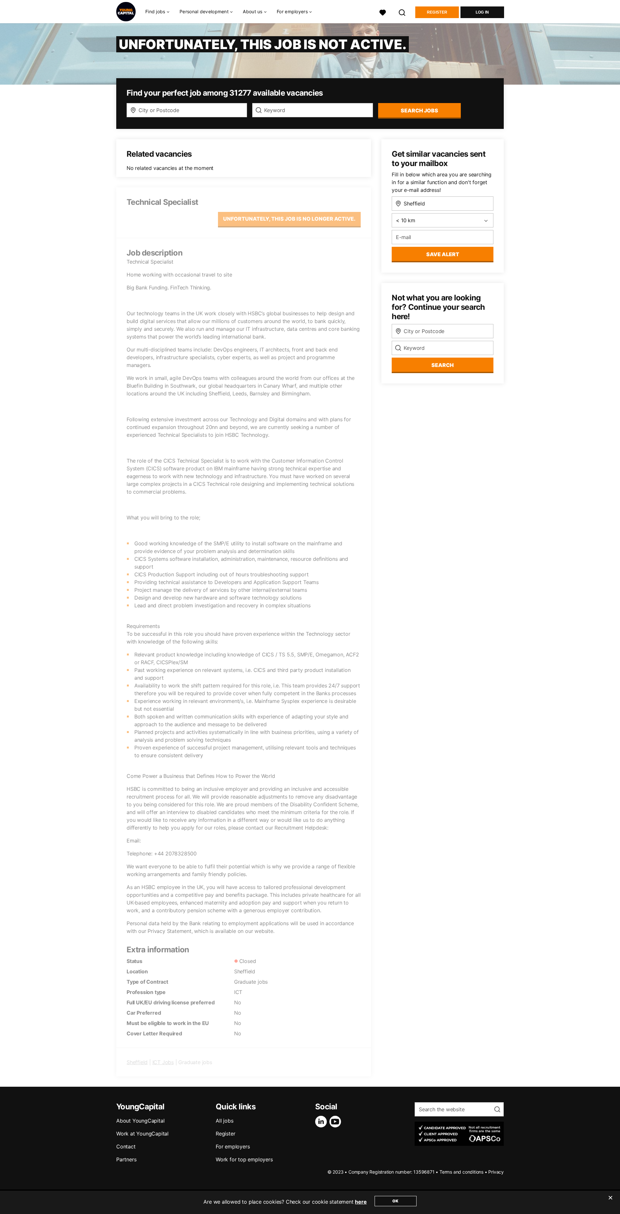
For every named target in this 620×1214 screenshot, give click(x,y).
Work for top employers (244, 1159)
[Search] (402, 12)
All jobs (224, 1120)
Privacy (496, 1172)
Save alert (442, 254)
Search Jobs (419, 110)
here (361, 1201)
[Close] (610, 1202)
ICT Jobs (163, 1062)
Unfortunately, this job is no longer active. (289, 218)
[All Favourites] (383, 12)
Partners (126, 1159)
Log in (482, 12)
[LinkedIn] (322, 1121)
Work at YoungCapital (142, 1133)
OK (395, 1200)
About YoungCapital (140, 1120)
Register (437, 12)
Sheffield (137, 1062)
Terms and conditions (461, 1172)
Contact (126, 1146)
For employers (233, 1146)
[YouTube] (336, 1121)
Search (442, 365)
